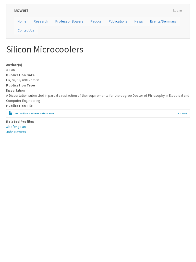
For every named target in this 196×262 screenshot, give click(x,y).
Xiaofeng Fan (16, 126)
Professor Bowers (69, 21)
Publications (118, 21)
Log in (177, 10)
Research (41, 21)
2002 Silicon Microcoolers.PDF (34, 113)
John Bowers (16, 131)
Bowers (21, 10)
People (96, 21)
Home (22, 21)
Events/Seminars (163, 21)
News (138, 21)
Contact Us (26, 30)
